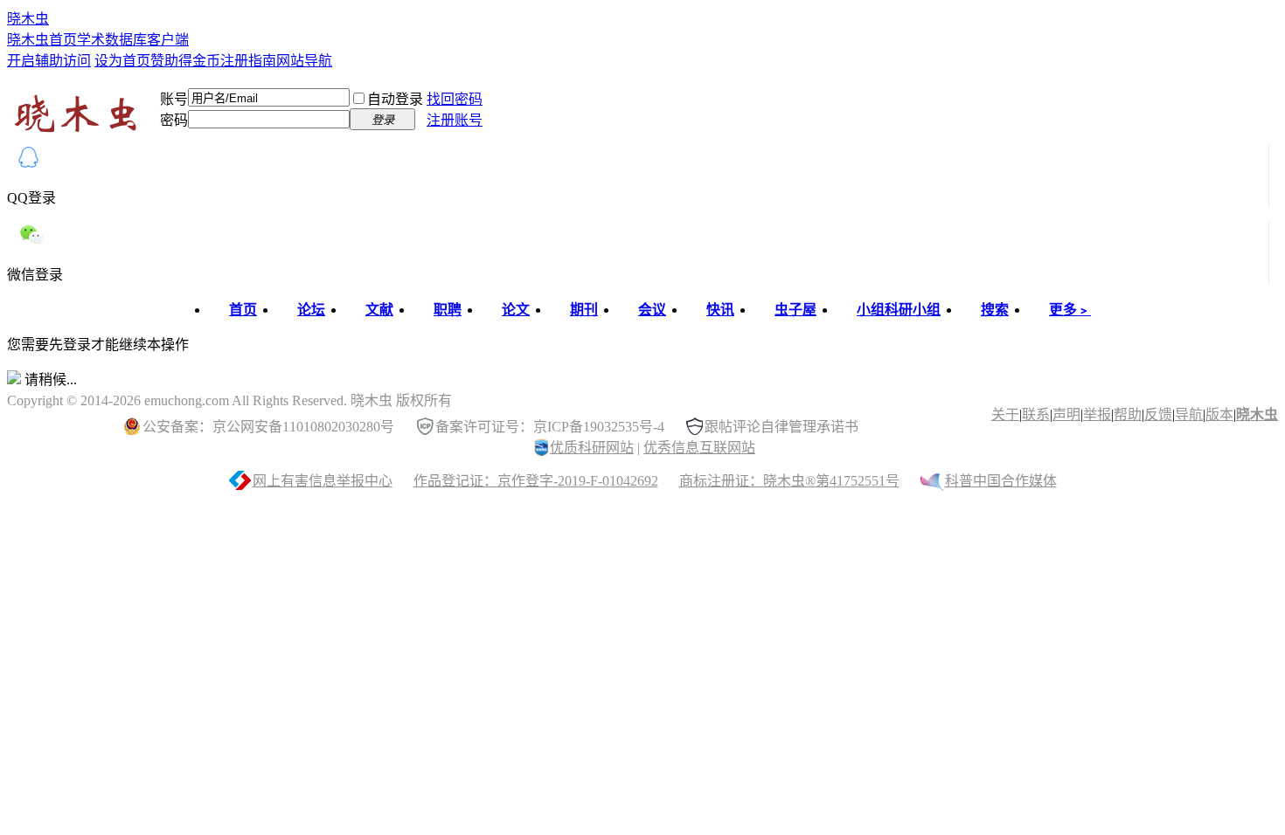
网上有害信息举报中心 (322, 480)
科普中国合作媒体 (1001, 480)
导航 (1189, 414)
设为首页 (122, 60)
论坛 (311, 309)
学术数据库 (112, 39)
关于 (1005, 414)
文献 (379, 309)
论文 (516, 309)
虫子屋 (795, 309)
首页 (243, 309)
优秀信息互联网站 (699, 447)
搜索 (995, 309)
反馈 (1158, 414)
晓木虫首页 (42, 39)
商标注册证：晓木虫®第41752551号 (789, 480)
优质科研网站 (592, 447)
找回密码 (455, 99)
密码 (174, 120)
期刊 (584, 309)
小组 (899, 309)
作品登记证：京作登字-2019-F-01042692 (535, 480)
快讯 (720, 309)
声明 (1066, 414)
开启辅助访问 (49, 60)
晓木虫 (28, 18)
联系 (1036, 414)
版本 (1219, 414)
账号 (174, 99)
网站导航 (304, 60)
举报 (1097, 414)
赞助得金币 (185, 60)
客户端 (168, 39)
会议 (652, 309)
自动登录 (395, 99)
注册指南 (248, 60)
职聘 (448, 309)
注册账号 (455, 120)
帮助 (1128, 414)
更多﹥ (1070, 309)
